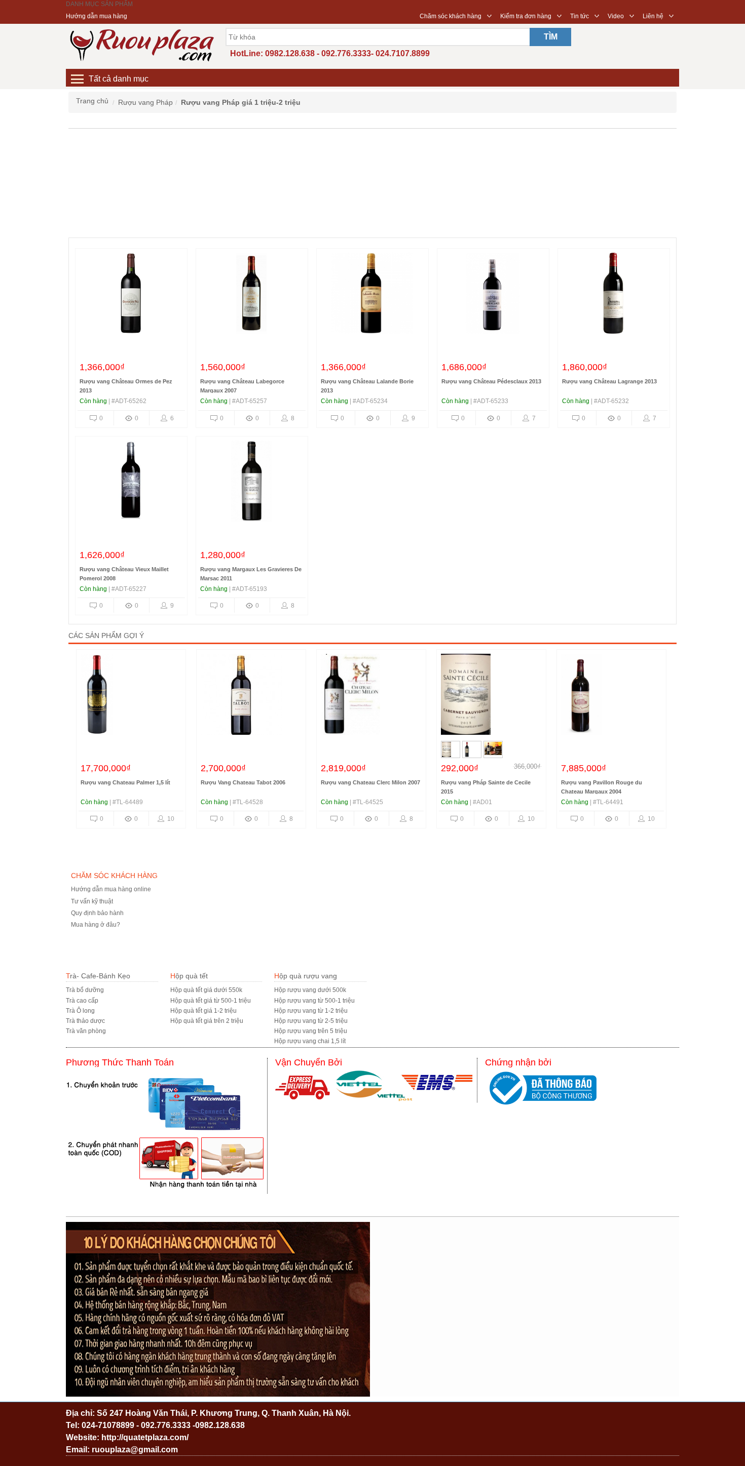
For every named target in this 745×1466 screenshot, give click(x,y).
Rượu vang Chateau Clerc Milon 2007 (250, 782)
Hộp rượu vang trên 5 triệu (310, 1031)
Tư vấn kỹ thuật (92, 901)
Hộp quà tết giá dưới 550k (206, 990)
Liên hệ (653, 16)
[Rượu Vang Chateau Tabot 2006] (131, 697)
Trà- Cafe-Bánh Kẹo (98, 976)
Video (616, 16)
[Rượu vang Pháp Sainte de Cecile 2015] (371, 697)
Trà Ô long (80, 1010)
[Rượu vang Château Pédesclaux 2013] (492, 296)
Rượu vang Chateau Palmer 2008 (605, 782)
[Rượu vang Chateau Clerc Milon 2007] (251, 697)
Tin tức (579, 16)
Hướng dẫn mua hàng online (111, 889)
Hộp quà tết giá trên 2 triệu (206, 1020)
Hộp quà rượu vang (305, 976)
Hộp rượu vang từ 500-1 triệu (314, 1000)
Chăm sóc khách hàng (450, 16)
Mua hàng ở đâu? (95, 924)
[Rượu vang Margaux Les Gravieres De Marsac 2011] (251, 484)
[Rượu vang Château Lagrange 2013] (613, 296)
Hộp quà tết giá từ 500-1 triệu (210, 1000)
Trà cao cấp (82, 1000)
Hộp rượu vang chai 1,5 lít (310, 1041)
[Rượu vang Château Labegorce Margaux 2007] (251, 296)
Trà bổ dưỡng (85, 990)
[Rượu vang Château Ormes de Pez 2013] (131, 296)
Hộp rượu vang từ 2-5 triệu (311, 1020)
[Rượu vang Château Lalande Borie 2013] (372, 296)
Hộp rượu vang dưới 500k (310, 990)
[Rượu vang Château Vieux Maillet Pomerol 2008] (131, 484)
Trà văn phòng (86, 1031)
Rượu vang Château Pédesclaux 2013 (491, 381)
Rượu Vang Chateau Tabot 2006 (123, 782)
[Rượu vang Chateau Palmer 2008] (611, 697)
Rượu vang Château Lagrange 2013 (609, 381)
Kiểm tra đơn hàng (525, 16)
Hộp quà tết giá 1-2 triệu (203, 1010)
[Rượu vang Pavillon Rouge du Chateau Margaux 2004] (491, 697)
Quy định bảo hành (97, 913)
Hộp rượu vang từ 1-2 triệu (311, 1010)
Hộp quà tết (189, 976)
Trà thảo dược (85, 1020)
